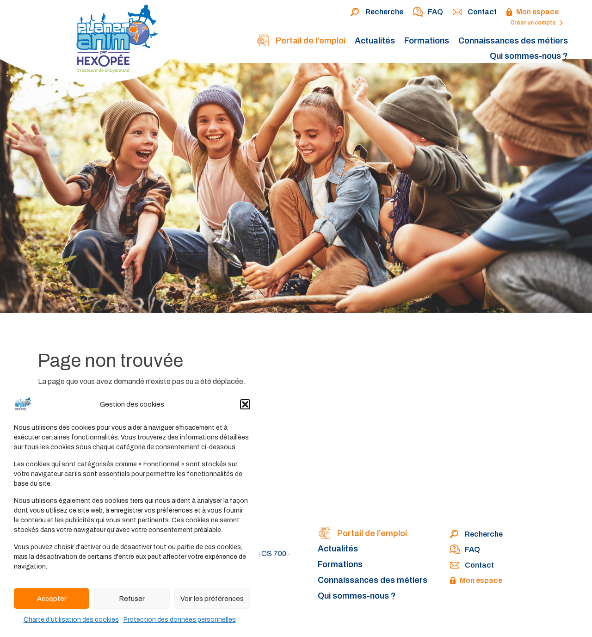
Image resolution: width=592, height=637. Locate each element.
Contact (482, 12)
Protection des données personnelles (179, 619)
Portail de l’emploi (309, 40)
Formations (426, 40)
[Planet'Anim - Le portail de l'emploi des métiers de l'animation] (89, 43)
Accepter (52, 598)
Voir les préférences (212, 598)
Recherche (384, 12)
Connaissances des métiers (513, 40)
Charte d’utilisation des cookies (71, 619)
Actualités (375, 40)
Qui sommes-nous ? (529, 56)
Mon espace (537, 12)
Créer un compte (533, 22)
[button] (245, 404)
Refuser (132, 598)
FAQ (435, 12)
